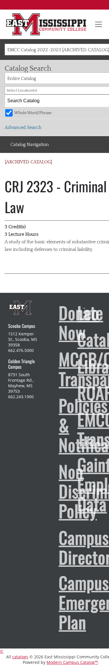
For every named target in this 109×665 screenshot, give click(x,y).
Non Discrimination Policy (56, 490)
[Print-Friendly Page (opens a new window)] (106, 164)
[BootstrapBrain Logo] (20, 307)
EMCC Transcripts (74, 429)
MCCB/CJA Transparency (56, 368)
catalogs (20, 656)
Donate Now (56, 322)
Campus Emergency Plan (56, 602)
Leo (74, 312)
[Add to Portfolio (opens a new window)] (90, 164)
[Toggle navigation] (98, 24)
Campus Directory (56, 547)
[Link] (46, 24)
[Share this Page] (98, 164)
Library (74, 366)
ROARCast (74, 392)
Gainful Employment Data (74, 484)
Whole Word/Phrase (32, 113)
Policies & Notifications (56, 424)
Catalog (74, 339)
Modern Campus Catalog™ (72, 662)
